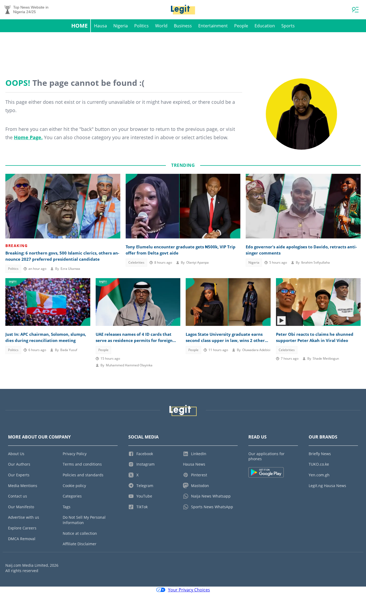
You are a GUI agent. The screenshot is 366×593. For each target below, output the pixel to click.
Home (79, 25)
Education (265, 26)
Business (183, 26)
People (241, 26)
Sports (288, 26)
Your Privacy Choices (189, 590)
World (161, 26)
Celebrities (136, 262)
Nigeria (120, 26)
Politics (141, 26)
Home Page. (28, 137)
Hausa (100, 26)
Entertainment (213, 26)
